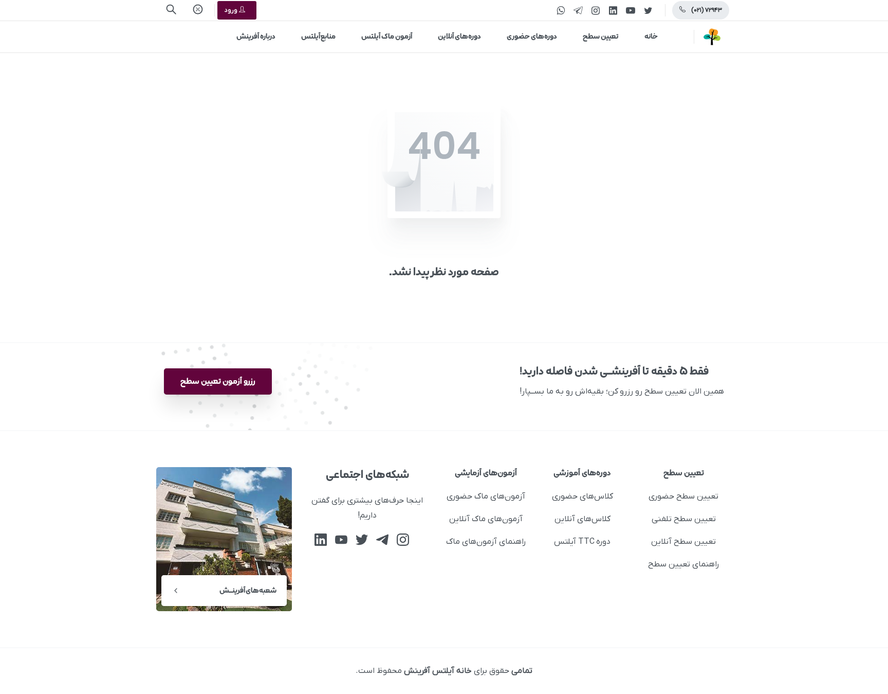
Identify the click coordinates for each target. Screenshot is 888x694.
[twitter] (648, 10)
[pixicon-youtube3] (341, 539)
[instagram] (595, 10)
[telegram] (578, 10)
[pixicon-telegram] (382, 539)
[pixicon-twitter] (361, 539)
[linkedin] (613, 10)
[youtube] (630, 10)
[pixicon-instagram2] (403, 539)
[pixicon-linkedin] (320, 539)
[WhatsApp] (560, 10)
